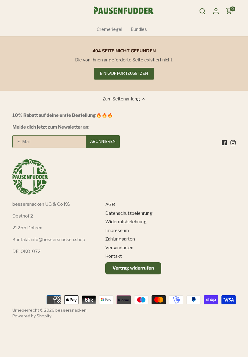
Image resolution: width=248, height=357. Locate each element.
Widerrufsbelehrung (126, 221)
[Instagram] (233, 142)
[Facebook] (224, 142)
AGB (110, 204)
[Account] (216, 11)
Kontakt (113, 256)
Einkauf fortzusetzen (124, 73)
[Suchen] (202, 11)
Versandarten (119, 248)
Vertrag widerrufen (133, 268)
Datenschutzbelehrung (128, 213)
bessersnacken (70, 310)
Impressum (117, 230)
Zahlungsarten (120, 239)
